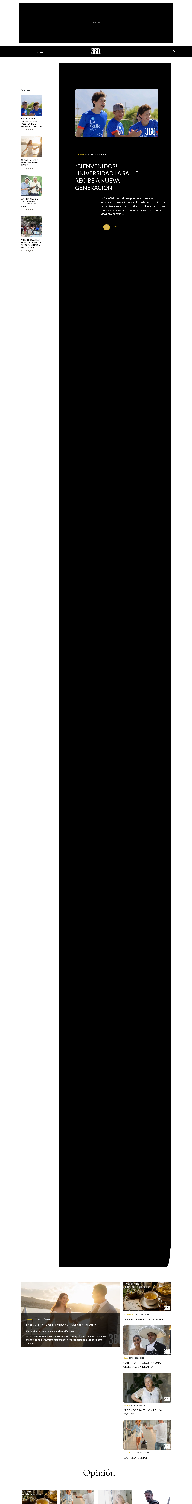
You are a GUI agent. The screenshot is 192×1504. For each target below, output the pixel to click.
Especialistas (128, 1314)
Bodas (29, 1319)
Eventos (80, 154)
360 (115, 227)
